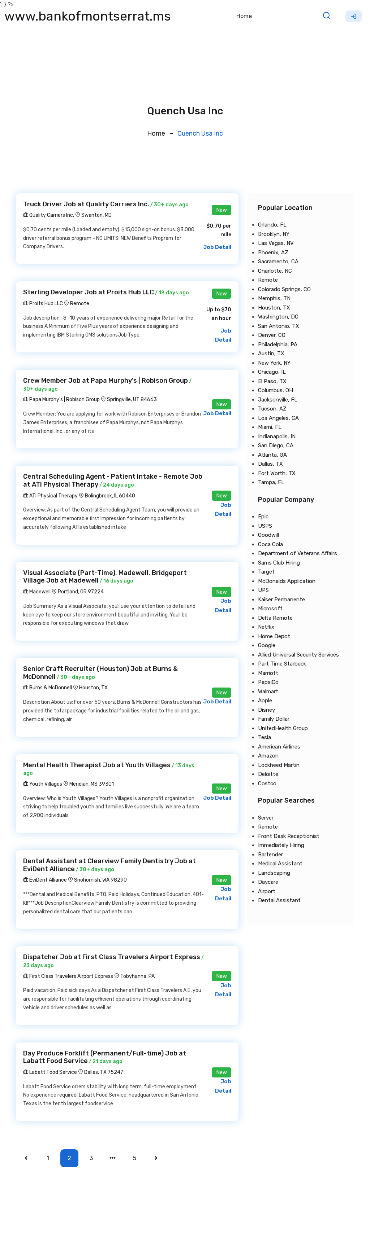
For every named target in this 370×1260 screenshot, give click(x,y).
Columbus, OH (275, 390)
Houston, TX (93, 688)
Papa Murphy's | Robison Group (64, 399)
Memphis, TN (274, 298)
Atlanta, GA (272, 455)
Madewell (39, 592)
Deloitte (268, 774)
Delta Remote (275, 618)
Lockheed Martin (279, 765)
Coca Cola (270, 544)
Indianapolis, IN (277, 436)
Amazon (268, 755)
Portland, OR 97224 (81, 592)
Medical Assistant (280, 863)
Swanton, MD (96, 215)
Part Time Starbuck (282, 663)
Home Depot (274, 636)
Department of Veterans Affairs (297, 553)
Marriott (268, 673)
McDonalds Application (286, 581)
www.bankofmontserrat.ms (87, 16)
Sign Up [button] (353, 16)
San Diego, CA (275, 445)
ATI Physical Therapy (53, 496)
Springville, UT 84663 (132, 399)
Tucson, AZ (272, 408)
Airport (266, 891)
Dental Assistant (279, 900)
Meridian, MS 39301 (91, 784)
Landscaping (274, 873)
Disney (266, 710)
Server (266, 818)
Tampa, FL (271, 482)
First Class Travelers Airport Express (70, 976)
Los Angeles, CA (278, 418)
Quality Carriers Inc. (51, 215)
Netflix (266, 627)
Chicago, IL (272, 372)
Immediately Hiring (281, 845)
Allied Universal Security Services (298, 654)
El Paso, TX (272, 381)
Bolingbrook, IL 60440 (110, 496)
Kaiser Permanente (281, 599)
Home (244, 16)
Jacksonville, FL (277, 399)
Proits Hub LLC (45, 303)
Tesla (264, 737)
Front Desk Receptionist (288, 836)
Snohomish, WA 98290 (100, 880)
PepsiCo (268, 682)
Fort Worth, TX (277, 473)
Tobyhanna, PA (137, 976)
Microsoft (270, 608)
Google (266, 645)
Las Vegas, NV (276, 243)
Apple (265, 700)
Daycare (268, 882)
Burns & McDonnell (50, 688)
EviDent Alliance (47, 880)
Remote (79, 303)
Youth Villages (45, 784)
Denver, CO (271, 335)
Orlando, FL (272, 224)
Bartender (270, 854)
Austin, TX (271, 353)
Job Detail (217, 247)
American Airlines (279, 746)
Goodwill (268, 535)
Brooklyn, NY (273, 234)
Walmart (268, 691)
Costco (267, 783)
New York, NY (274, 363)
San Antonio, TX (278, 326)
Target (266, 571)
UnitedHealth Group (283, 728)
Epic (263, 516)
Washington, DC (278, 316)
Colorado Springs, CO (284, 289)
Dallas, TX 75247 (103, 1072)
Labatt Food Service (52, 1072)
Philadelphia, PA (277, 344)
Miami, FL (269, 427)
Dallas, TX (270, 464)
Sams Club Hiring (279, 562)
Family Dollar (273, 719)
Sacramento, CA (278, 261)
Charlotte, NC (275, 271)
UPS (263, 590)
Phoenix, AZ (273, 252)
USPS (265, 526)
